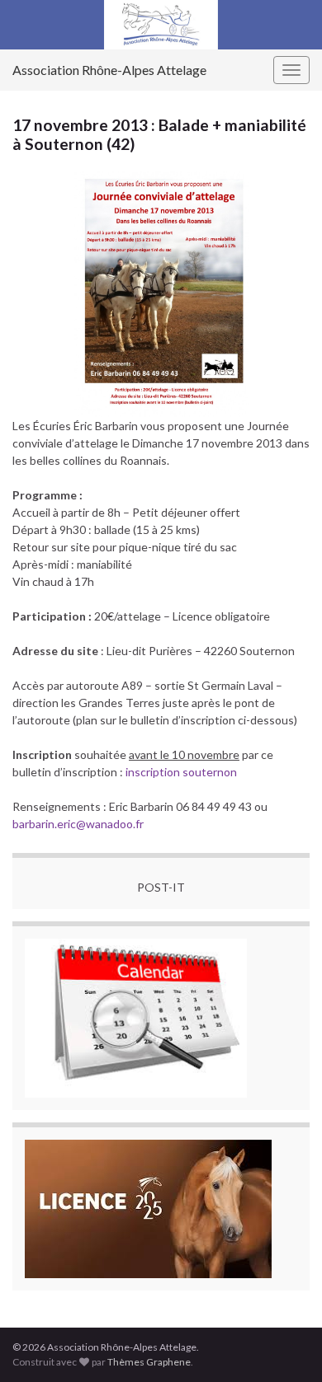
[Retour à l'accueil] (161, 24)
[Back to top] (284, 1345)
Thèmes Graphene (149, 1362)
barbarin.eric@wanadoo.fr (78, 824)
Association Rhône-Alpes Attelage (109, 69)
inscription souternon (181, 772)
